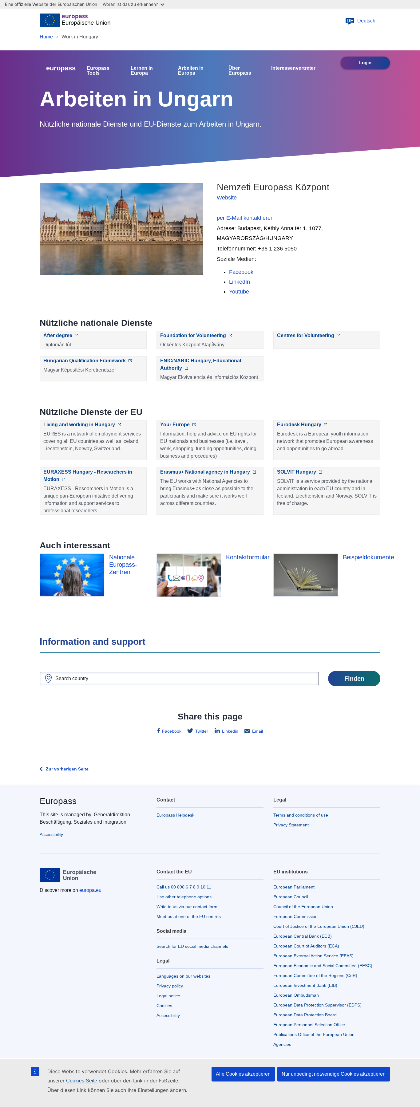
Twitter (201, 731)
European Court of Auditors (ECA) (306, 946)
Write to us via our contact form (187, 906)
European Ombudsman (296, 995)
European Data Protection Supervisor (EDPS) (317, 1005)
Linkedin (230, 731)
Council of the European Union (303, 906)
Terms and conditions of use (300, 815)
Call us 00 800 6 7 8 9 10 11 (184, 886)
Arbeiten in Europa (191, 71)
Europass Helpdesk (175, 815)
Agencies (282, 1044)
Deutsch (361, 20)
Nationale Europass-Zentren (123, 564)
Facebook (241, 272)
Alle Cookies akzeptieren (243, 1074)
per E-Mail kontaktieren (245, 218)
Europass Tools (98, 71)
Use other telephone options (184, 896)
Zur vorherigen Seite (67, 768)
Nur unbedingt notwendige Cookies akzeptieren (334, 1074)
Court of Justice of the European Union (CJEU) (318, 926)
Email (257, 731)
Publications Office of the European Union (314, 1034)
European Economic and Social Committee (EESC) (322, 965)
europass (61, 68)
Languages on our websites (183, 976)
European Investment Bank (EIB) (305, 985)
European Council (290, 896)
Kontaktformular (248, 557)
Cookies (164, 1005)
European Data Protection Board (305, 1014)
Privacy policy (170, 985)
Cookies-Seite (81, 1080)
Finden (354, 678)
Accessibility (51, 834)
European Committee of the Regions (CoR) (315, 975)
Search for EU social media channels (192, 946)
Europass (58, 801)
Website (227, 198)
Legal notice (168, 995)
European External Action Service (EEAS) (313, 955)
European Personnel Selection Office (309, 1024)
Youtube (239, 292)
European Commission (295, 916)
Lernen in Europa (142, 71)
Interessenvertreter (293, 68)
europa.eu (90, 890)
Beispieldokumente (368, 557)
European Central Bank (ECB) (302, 936)
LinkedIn (239, 282)
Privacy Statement (291, 824)
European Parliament (294, 886)
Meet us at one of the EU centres (189, 916)
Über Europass (239, 71)
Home (46, 36)
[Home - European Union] (75, 21)
